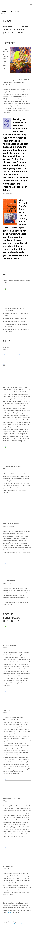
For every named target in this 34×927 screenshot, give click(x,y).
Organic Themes (21, 923)
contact (10, 912)
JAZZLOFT (9, 43)
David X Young (7, 11)
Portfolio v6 (12, 923)
